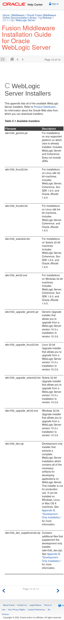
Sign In (55, 3)
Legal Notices (35, 605)
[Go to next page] (58, 590)
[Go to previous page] (4, 590)
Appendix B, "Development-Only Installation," (52, 513)
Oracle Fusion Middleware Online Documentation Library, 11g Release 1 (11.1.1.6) (29, 17)
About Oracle (8, 605)
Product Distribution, (45, 107)
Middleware (18, 15)
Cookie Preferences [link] (36, 609)
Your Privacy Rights (16, 609)
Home (6, 15)
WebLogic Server (25, 20)
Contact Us (22, 605)
